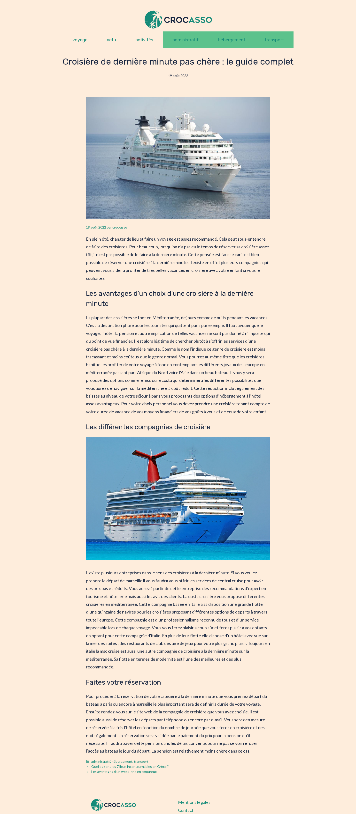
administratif (185, 40)
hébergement (231, 40)
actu (111, 40)
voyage (79, 40)
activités (144, 40)
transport (274, 40)
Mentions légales (194, 802)
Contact (185, 810)
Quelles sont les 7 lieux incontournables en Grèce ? (130, 766)
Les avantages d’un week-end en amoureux (124, 772)
